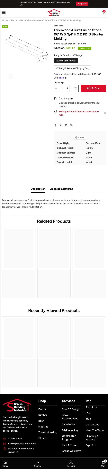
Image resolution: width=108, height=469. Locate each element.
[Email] (71, 125)
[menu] (3, 12)
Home (5, 20)
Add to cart (93, 88)
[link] (18, 272)
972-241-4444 (15, 438)
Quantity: (59, 82)
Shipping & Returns (61, 188)
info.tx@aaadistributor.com (22, 443)
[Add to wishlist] (75, 88)
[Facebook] (55, 125)
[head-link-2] (54, 12)
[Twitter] (60, 125)
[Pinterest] (66, 125)
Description (38, 188)
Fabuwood (58, 26)
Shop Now (82, 3)
